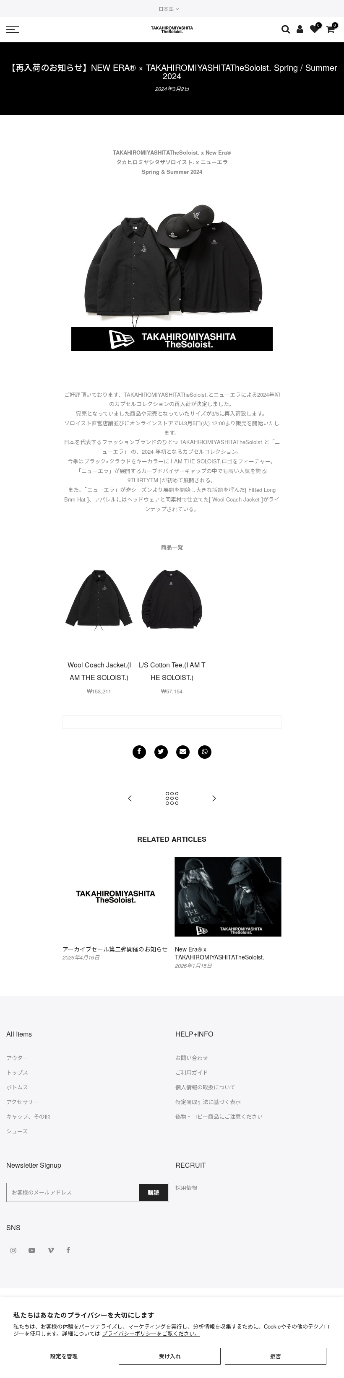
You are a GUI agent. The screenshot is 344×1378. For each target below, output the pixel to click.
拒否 (275, 1356)
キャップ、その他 (28, 1116)
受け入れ (170, 1356)
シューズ (17, 1131)
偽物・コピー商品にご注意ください (219, 1116)
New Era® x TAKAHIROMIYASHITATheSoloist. (219, 953)
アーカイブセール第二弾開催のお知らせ (115, 949)
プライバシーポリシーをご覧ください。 (151, 1333)
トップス (17, 1072)
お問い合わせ (191, 1058)
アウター (17, 1058)
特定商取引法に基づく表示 (208, 1102)
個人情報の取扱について (205, 1087)
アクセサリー (22, 1102)
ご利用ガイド (191, 1072)
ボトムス (17, 1087)
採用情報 (186, 1188)
